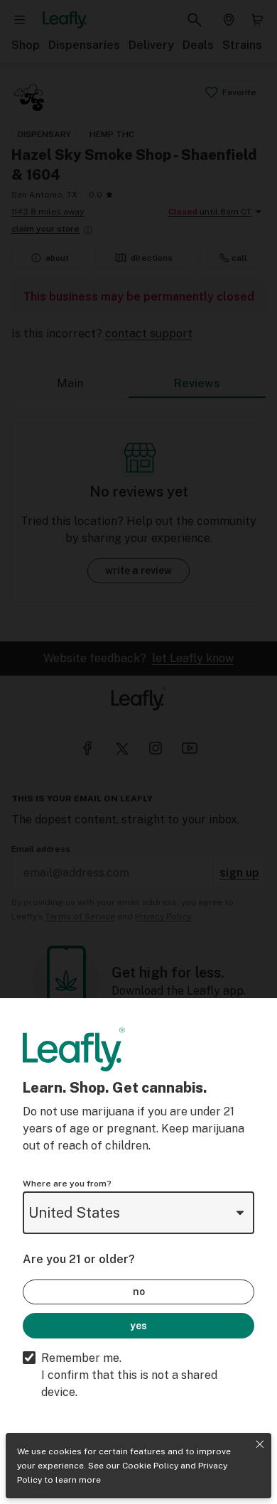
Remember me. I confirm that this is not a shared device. (129, 1375)
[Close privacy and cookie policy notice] (260, 1444)
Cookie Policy (150, 1466)
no (139, 1291)
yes (138, 1325)
